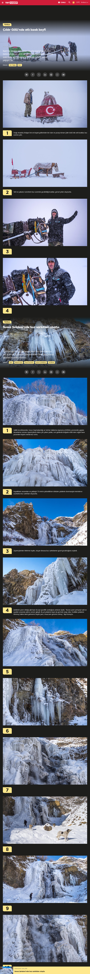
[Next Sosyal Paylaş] (26, 74)
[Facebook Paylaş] (33, 74)
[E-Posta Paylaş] (63, 74)
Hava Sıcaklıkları (41, 362)
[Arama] (69, 2)
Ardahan (51, 362)
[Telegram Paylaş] (51, 74)
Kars (19, 65)
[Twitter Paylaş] (39, 74)
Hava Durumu (29, 362)
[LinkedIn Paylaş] (45, 74)
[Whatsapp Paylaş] (57, 74)
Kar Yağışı (13, 65)
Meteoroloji (18, 362)
